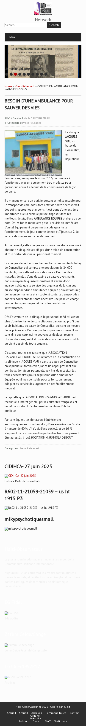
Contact (74, 713)
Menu (13, 37)
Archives (36, 713)
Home (8, 86)
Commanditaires (55, 713)
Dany (36, 721)
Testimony (60, 721)
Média (23, 721)
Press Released (24, 86)
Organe (35, 715)
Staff (48, 721)
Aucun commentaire (37, 117)
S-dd (67, 706)
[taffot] (20, 476)
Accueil (11, 713)
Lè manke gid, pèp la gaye (23, 68)
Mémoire (35, 718)
